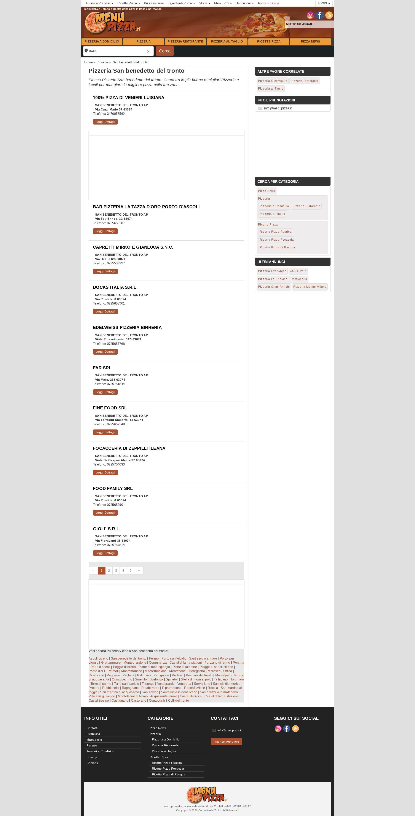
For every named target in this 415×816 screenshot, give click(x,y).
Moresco (214, 671)
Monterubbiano (155, 671)
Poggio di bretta (124, 667)
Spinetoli (172, 679)
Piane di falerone (185, 667)
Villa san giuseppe (102, 696)
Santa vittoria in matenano (219, 692)
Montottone (177, 671)
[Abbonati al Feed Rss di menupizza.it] (329, 15)
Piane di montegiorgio (154, 667)
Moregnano (196, 671)
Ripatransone (172, 688)
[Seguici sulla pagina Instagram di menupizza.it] (310, 15)
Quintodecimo (122, 679)
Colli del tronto (178, 700)
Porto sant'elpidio (174, 658)
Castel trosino (99, 700)
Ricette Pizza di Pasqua (277, 247)
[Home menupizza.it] (113, 22)
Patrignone (161, 675)
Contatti (91, 728)
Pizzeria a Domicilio (102, 41)
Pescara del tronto (199, 675)
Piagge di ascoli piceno (216, 667)
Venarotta (184, 683)
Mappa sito (94, 739)
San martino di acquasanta (119, 692)
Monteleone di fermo (133, 696)
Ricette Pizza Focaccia (277, 239)
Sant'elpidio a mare (203, 658)
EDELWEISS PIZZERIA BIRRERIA (127, 327)
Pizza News (310, 41)
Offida (227, 671)
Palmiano (144, 675)
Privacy (91, 757)
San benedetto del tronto (128, 658)
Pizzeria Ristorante (185, 41)
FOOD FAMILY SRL (113, 488)
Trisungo (148, 683)
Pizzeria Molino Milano (309, 286)
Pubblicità (93, 734)
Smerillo (141, 679)
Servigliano (202, 683)
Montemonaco (131, 671)
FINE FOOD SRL (110, 408)
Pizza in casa (154, 3)
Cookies (92, 763)
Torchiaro (237, 679)
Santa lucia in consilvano (179, 692)
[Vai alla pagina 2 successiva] (139, 570)
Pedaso (177, 675)
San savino (150, 692)
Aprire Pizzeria (268, 3)
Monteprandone (134, 662)
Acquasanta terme (163, 696)
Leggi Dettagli (105, 121)
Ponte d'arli (97, 671)
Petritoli (113, 671)
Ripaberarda (150, 688)
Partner (91, 745)
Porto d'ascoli (100, 667)
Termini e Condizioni (100, 751)
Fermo (154, 658)
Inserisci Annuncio (226, 741)
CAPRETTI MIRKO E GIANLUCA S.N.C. (133, 247)
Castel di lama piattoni (185, 662)
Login (323, 3)
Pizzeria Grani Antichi (274, 286)
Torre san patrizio (126, 683)
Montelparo (223, 675)
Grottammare (111, 662)
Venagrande (166, 683)
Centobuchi (157, 700)
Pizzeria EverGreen (272, 271)
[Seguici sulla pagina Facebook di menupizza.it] (320, 15)
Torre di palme (101, 683)
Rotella (213, 688)
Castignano (120, 700)
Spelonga (156, 679)
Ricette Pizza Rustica (276, 231)
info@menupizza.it (300, 23)
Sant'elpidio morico (227, 683)
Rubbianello (110, 688)
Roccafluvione (194, 688)
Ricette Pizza (269, 41)
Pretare (94, 688)
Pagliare (128, 675)
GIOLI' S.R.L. (106, 528)
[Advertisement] (166, 166)
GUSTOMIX (298, 271)
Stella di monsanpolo (196, 679)
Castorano (138, 700)
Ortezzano (96, 675)
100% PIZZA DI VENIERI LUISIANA (128, 97)
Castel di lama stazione (221, 696)
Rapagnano (130, 688)
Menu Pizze (223, 3)
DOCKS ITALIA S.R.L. (115, 287)
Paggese (113, 675)
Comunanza (158, 662)
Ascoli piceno (98, 658)
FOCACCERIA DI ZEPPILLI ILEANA (129, 448)
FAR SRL (102, 367)
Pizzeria (144, 41)
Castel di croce (191, 696)
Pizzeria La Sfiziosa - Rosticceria (282, 279)
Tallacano (221, 679)
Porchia (238, 662)
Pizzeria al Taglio (227, 41)
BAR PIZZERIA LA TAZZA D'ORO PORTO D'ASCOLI (146, 206)
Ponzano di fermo (217, 662)
